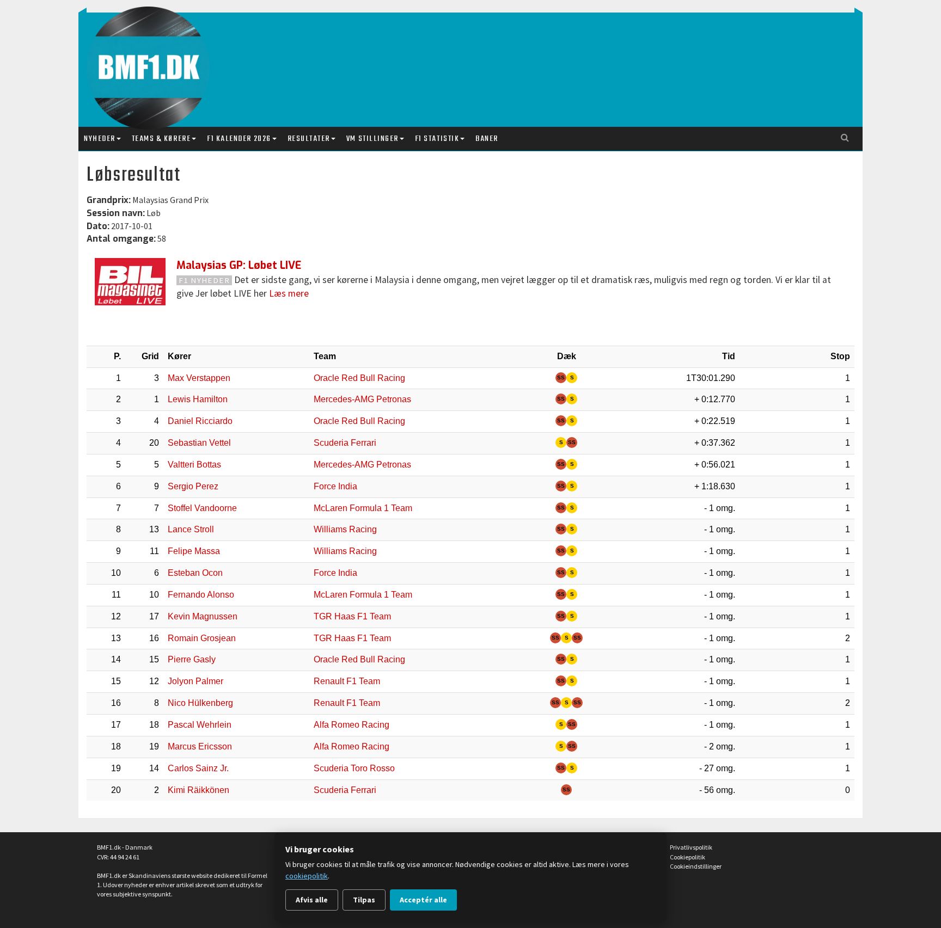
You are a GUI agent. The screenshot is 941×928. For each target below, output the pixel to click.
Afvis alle (312, 900)
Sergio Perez (193, 486)
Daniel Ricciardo (200, 421)
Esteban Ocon (195, 572)
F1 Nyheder (204, 280)
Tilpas (364, 900)
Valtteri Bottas (194, 464)
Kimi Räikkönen (198, 790)
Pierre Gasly (192, 659)
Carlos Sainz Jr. (198, 768)
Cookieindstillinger (696, 866)
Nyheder (99, 138)
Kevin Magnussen (202, 616)
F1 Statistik (437, 138)
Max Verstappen (199, 378)
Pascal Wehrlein (199, 724)
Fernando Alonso (201, 594)
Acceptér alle (423, 900)
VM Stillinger (372, 138)
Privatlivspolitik (691, 847)
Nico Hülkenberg (200, 703)
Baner (486, 138)
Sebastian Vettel (199, 442)
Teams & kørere (161, 138)
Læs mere (289, 293)
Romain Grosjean (202, 638)
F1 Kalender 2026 (239, 138)
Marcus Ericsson (200, 746)
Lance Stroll (191, 529)
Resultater (309, 138)
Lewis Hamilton (198, 399)
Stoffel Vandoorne (202, 508)
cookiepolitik (306, 876)
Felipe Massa (194, 551)
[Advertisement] (473, 59)
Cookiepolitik (687, 857)
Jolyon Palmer (195, 681)
